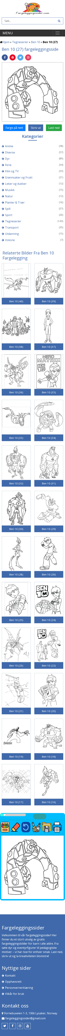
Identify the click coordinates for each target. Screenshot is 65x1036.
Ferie (8, 165)
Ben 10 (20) (49, 711)
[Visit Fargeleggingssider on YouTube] (28, 1026)
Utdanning (12, 234)
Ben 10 (35, 42)
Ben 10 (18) (49, 756)
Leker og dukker (16, 184)
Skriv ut (36, 128)
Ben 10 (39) (49, 301)
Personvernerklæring (19, 988)
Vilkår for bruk (14, 994)
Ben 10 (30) (16, 528)
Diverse (10, 152)
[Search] (58, 21)
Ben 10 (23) (16, 665)
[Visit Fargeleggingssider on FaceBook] (12, 1026)
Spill (7, 209)
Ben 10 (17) (16, 802)
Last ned (53, 128)
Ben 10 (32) (16, 483)
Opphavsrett (13, 982)
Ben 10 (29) (49, 528)
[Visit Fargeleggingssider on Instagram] (20, 1026)
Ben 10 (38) (16, 346)
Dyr (7, 159)
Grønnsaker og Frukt (18, 177)
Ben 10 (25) (16, 619)
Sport (8, 215)
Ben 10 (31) (49, 483)
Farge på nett (14, 128)
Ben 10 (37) (49, 346)
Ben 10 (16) (49, 802)
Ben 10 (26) (49, 574)
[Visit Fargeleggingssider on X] (5, 1026)
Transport (12, 227)
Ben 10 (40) (16, 301)
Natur (9, 196)
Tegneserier (20, 42)
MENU (8, 33)
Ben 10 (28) (16, 574)
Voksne (10, 240)
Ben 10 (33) (16, 437)
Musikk (10, 190)
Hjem (6, 42)
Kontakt (10, 975)
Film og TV (12, 171)
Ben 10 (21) (16, 711)
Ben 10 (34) (49, 437)
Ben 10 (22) (49, 665)
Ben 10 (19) (16, 756)
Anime (9, 146)
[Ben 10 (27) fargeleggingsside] (32, 92)
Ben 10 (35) (49, 392)
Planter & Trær (15, 202)
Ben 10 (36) (16, 392)
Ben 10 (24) (49, 619)
